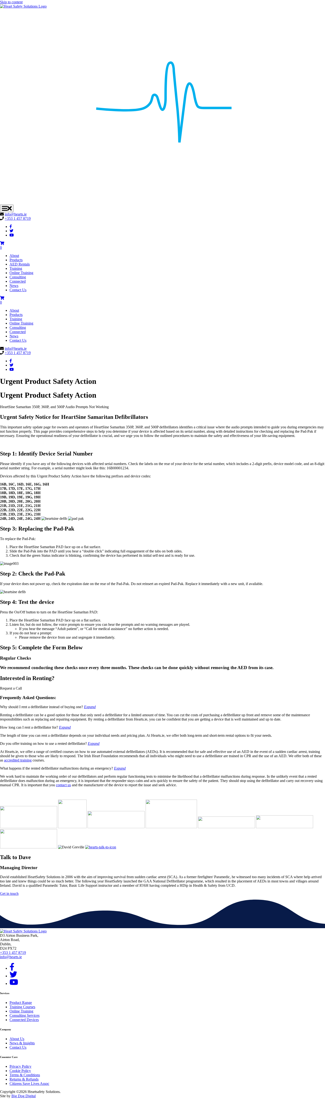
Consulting (18, 277)
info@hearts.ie (16, 214)
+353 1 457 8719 (18, 218)
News (14, 286)
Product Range (21, 1003)
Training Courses (22, 1007)
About (14, 256)
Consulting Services (24, 1015)
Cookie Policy (20, 1071)
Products (16, 260)
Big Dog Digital (23, 1096)
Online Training (21, 273)
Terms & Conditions (25, 1075)
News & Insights (22, 1043)
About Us (17, 1039)
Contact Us (18, 290)
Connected (18, 281)
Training (16, 268)
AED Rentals (20, 264)
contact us (63, 785)
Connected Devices (24, 1020)
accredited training (18, 760)
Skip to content (11, 2)
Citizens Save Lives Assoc (29, 1084)
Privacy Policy (20, 1066)
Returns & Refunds (24, 1079)
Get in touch (9, 894)
